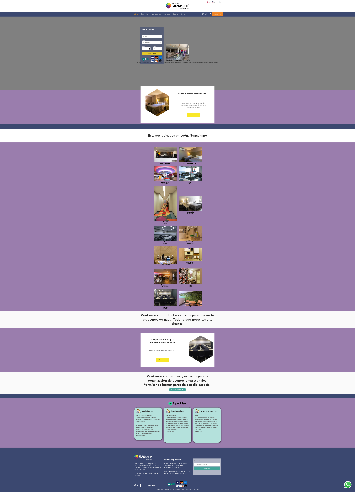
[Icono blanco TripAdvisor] (136, 485)
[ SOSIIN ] (196, 489)
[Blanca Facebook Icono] (141, 485)
